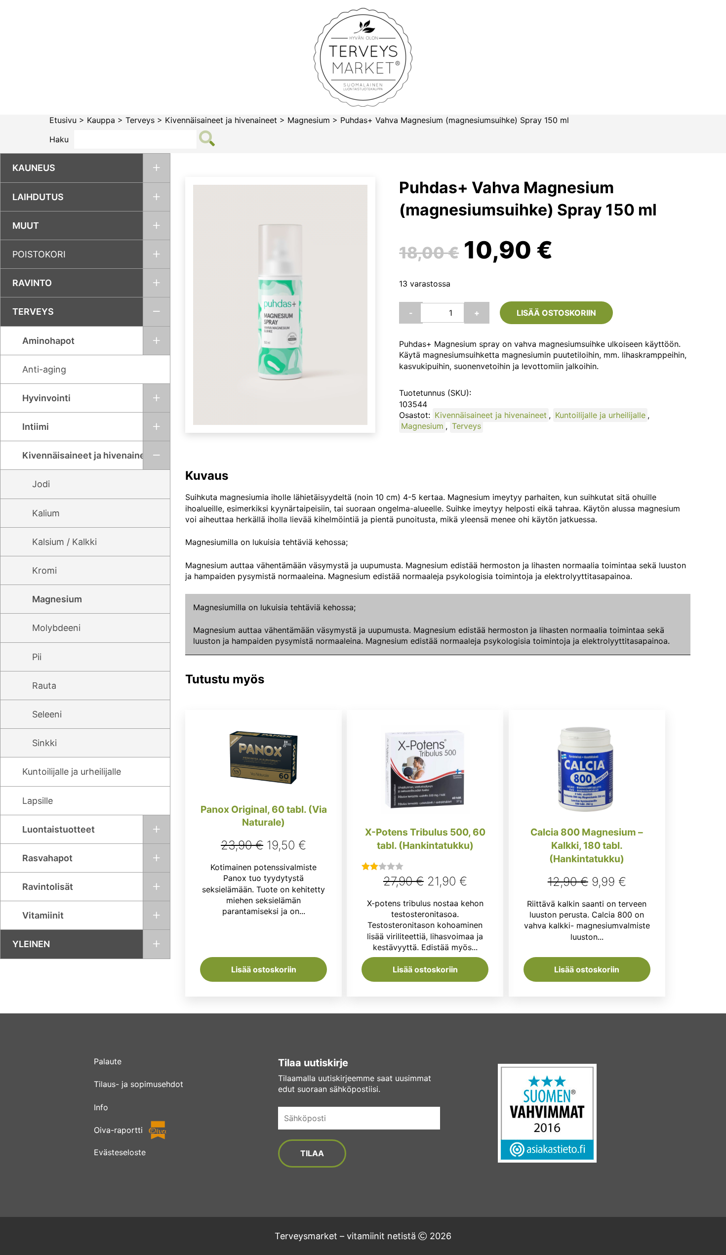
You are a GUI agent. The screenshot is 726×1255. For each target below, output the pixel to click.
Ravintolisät (47, 886)
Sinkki (44, 743)
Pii (36, 657)
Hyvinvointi (46, 398)
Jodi (41, 484)
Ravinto (32, 283)
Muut (25, 225)
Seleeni (47, 714)
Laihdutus (38, 197)
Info (101, 1107)
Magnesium (308, 120)
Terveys (140, 120)
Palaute (107, 1061)
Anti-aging (44, 369)
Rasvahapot (47, 858)
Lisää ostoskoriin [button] (263, 969)
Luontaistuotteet (58, 829)
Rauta (44, 685)
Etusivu (63, 120)
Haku (59, 139)
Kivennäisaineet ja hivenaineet (221, 120)
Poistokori (39, 254)
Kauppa (101, 120)
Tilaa (312, 1153)
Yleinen (31, 944)
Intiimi (35, 426)
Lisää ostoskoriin (556, 313)
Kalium (46, 513)
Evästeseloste (120, 1152)
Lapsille (37, 800)
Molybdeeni (56, 628)
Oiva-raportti (118, 1130)
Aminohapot (48, 340)
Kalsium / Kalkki (64, 542)
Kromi (44, 570)
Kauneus (33, 168)
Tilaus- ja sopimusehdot (138, 1084)
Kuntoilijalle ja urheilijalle (71, 771)
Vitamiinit (43, 915)
